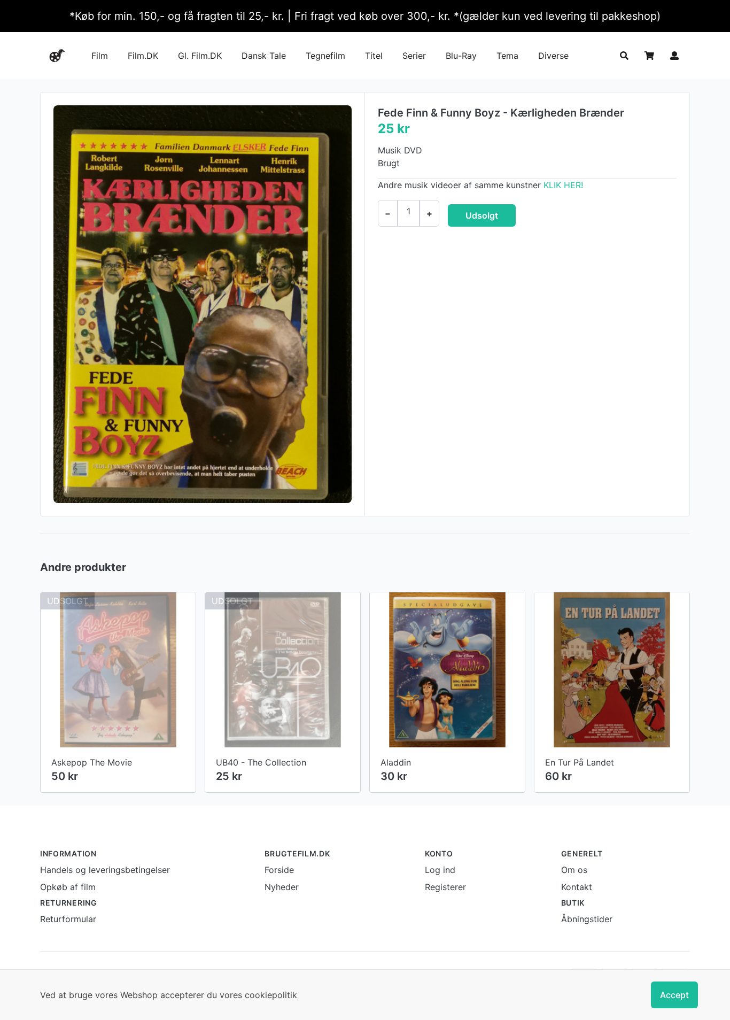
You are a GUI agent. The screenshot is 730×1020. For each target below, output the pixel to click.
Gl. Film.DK (200, 55)
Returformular (68, 919)
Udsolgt (481, 215)
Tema (507, 55)
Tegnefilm (325, 55)
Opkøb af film (68, 887)
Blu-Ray (461, 55)
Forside (279, 869)
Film (99, 55)
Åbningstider (586, 919)
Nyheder (282, 887)
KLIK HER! (563, 185)
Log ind (440, 869)
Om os (574, 869)
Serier (414, 55)
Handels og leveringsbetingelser (105, 869)
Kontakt (576, 887)
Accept (674, 995)
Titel (374, 55)
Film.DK (143, 55)
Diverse (553, 55)
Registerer (445, 887)
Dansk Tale (264, 55)
